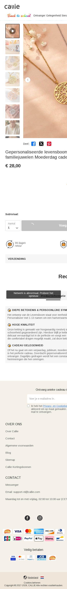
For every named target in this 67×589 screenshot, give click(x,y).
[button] (27, 80)
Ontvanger (39, 15)
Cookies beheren (32, 583)
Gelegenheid (53, 15)
